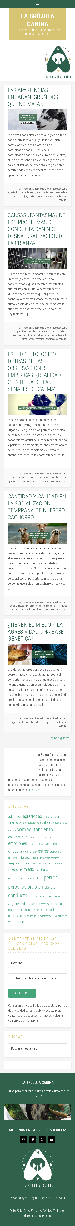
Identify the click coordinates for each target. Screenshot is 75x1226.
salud (33, 903)
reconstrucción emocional (44, 896)
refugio (11, 904)
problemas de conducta (57, 339)
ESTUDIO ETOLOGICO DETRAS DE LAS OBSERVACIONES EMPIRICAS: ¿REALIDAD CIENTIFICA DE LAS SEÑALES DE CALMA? (34, 371)
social (51, 481)
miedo (33, 196)
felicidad (26, 858)
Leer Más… (35, 790)
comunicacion (43, 192)
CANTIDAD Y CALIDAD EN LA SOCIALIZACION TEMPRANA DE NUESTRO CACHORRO (37, 507)
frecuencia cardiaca (49, 858)
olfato (39, 878)
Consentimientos (18, 1005)
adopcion (15, 816)
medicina (15, 869)
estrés (44, 335)
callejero (47, 822)
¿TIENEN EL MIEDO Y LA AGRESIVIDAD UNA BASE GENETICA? (36, 631)
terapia (55, 916)
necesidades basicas (21, 878)
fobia (36, 858)
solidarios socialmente (39, 916)
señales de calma (40, 481)
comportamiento (27, 192)
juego (26, 196)
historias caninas (39, 864)
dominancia (44, 837)
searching (44, 904)
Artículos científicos (41, 188)
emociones (55, 192)
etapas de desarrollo (57, 335)
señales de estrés (36, 910)
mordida (56, 477)
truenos (62, 916)
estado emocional (32, 335)
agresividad (13, 192)
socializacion (62, 481)
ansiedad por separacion (39, 331)
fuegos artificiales (19, 863)
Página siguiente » (60, 738)
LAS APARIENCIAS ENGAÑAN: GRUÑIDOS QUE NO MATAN (33, 97)
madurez (63, 605)
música (49, 870)
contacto (32, 837)
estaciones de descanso (37, 844)
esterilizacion (30, 851)
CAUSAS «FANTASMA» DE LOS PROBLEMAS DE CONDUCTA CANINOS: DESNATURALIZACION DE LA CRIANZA (36, 229)
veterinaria (16, 922)
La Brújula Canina (37, 20)
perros (41, 196)
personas (49, 196)
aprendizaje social (32, 822)
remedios (22, 904)
